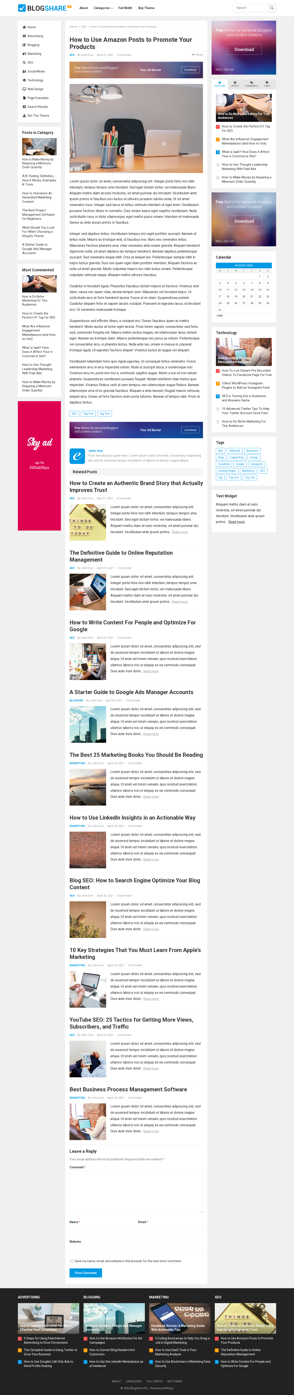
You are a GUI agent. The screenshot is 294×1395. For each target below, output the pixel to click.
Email (143, 1222)
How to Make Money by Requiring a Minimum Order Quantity (38, 386)
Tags (267, 86)
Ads (220, 450)
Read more (180, 532)
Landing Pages (227, 470)
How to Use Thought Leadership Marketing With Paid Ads (37, 369)
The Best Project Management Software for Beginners (38, 214)
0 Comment (124, 55)
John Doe (87, 55)
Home (31, 27)
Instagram (257, 464)
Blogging (33, 45)
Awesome (252, 450)
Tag (220, 477)
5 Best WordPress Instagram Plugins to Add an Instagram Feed (246, 385)
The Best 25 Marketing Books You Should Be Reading (136, 755)
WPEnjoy (168, 1388)
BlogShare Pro (139, 1388)
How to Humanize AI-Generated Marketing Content (37, 197)
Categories (134, 1381)
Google (240, 464)
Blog (221, 457)
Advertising (35, 36)
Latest (235, 86)
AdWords (234, 450)
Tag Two (105, 413)
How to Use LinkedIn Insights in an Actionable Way (132, 817)
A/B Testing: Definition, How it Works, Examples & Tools (39, 180)
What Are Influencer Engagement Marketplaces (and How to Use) (39, 332)
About (116, 1381)
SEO (30, 62)
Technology (35, 80)
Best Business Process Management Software (128, 1089)
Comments (251, 86)
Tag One (88, 413)
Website (75, 1241)
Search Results (37, 106)
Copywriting (237, 457)
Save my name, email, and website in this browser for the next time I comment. (128, 1261)
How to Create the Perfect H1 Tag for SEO (38, 315)
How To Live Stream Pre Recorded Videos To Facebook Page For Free (247, 373)
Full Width (154, 1381)
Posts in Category (37, 133)
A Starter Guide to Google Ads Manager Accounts (37, 249)
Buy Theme (174, 1381)
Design (254, 457)
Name (75, 1222)
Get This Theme (38, 115)
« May (219, 315)
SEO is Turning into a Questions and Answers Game (244, 398)
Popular (219, 86)
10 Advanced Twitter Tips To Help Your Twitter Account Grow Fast (245, 411)
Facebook (224, 464)
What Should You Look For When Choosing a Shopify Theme (38, 232)
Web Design (35, 89)
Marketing (34, 53)
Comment (78, 1167)
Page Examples (38, 98)
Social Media (36, 71)
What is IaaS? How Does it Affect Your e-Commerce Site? (38, 352)
